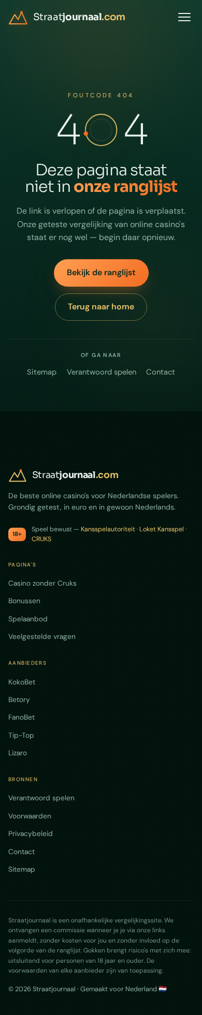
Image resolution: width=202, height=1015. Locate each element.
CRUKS (41, 539)
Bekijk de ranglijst (101, 272)
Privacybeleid (30, 833)
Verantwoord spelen (101, 372)
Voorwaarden (29, 815)
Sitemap (41, 372)
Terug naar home (101, 306)
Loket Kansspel (161, 529)
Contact (160, 372)
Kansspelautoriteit (108, 529)
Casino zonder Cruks (42, 583)
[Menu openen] (185, 17)
